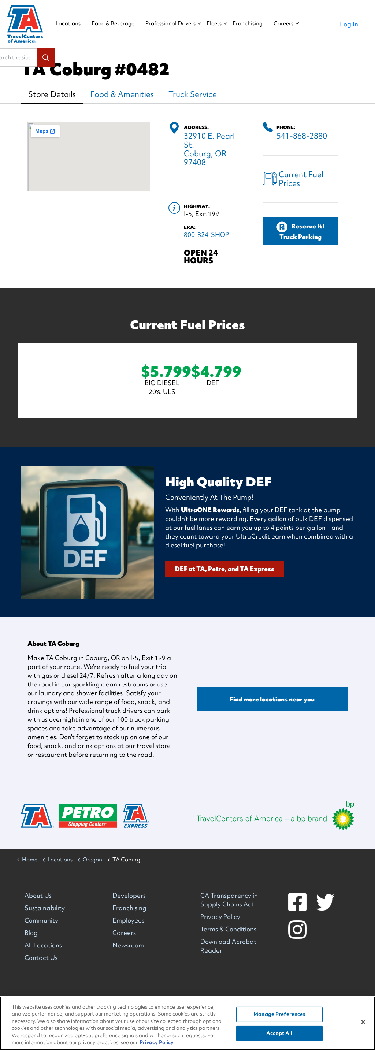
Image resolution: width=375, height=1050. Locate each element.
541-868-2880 (301, 136)
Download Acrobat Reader (228, 945)
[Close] (363, 1022)
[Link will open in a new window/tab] (275, 815)
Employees (128, 920)
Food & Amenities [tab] (122, 94)
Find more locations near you (272, 699)
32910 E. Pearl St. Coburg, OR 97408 (209, 149)
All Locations (43, 945)
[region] (187, 1023)
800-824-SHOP (206, 234)
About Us (38, 895)
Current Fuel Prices (301, 179)
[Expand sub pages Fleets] (225, 24)
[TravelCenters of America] (25, 24)
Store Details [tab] (52, 94)
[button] (46, 57)
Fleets (214, 23)
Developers (129, 895)
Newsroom (128, 945)
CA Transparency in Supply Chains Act (229, 899)
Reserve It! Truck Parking (302, 231)
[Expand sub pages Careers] (297, 24)
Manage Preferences (279, 1014)
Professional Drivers (170, 23)
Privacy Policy (220, 916)
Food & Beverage (113, 23)
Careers (283, 23)
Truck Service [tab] (192, 94)
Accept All (279, 1033)
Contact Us (41, 957)
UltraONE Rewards (210, 510)
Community (41, 920)
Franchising (248, 23)
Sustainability (45, 908)
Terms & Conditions (228, 929)
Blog (31, 932)
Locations (68, 23)
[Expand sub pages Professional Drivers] (199, 24)
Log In (349, 24)
